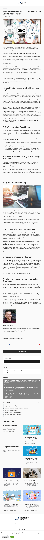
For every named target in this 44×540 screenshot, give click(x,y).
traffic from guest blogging (12, 139)
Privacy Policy (26, 525)
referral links (28, 266)
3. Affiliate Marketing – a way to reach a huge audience (16, 408)
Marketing (18, 338)
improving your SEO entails (13, 210)
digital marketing (12, 338)
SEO (22, 338)
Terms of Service (32, 525)
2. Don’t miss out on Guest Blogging (13, 406)
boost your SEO (36, 261)
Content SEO (5, 338)
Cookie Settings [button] (5, 537)
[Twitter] (14, 371)
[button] (3, 3)
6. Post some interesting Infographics (13, 414)
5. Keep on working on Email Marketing (13, 412)
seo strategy (22, 53)
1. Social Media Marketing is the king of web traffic (15, 405)
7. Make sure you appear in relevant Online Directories (17, 416)
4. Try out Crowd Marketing (11, 410)
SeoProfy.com (10, 177)
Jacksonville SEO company (22, 223)
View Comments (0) (22, 351)
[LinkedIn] (22, 371)
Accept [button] (11, 537)
